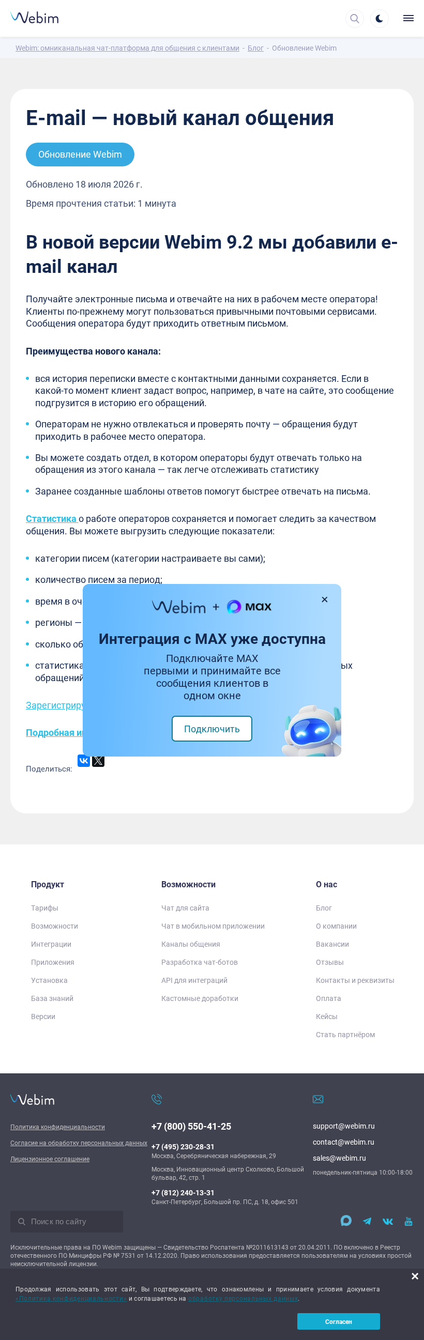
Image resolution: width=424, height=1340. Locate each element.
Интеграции (51, 944)
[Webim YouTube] (408, 1221)
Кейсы (327, 1016)
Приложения (52, 962)
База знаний (52, 998)
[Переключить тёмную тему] (379, 18)
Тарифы (44, 908)
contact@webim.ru (343, 1142)
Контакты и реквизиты (355, 980)
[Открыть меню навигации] (406, 18)
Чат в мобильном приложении (213, 926)
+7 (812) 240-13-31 (183, 1192)
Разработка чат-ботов (199, 962)
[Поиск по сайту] (354, 18)
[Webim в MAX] (343, 1221)
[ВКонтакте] (84, 760)
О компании (336, 926)
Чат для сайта (185, 908)
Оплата (328, 998)
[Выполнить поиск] (21, 1221)
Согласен (338, 1321)
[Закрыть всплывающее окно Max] (325, 599)
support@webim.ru (344, 1126)
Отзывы (330, 962)
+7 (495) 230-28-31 (183, 1146)
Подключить (212, 728)
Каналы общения (190, 944)
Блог (324, 908)
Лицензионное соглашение (49, 1158)
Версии (43, 1016)
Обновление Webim (80, 154)
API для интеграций (194, 980)
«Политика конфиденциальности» (71, 1298)
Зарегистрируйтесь (68, 705)
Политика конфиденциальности (57, 1126)
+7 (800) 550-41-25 (191, 1126)
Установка (49, 980)
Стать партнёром (345, 1034)
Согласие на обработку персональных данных (78, 1142)
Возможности (54, 926)
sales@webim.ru (339, 1158)
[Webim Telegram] (367, 1221)
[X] (98, 760)
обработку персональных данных (243, 1298)
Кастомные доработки (199, 998)
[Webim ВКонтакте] (388, 1221)
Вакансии (332, 944)
